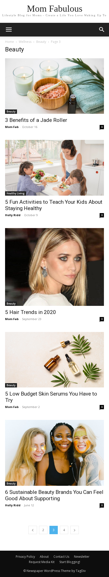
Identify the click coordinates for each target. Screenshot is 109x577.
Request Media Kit (42, 562)
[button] (102, 29)
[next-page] (74, 530)
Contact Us (61, 556)
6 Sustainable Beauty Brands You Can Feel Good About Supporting (54, 495)
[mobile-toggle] (9, 29)
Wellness (25, 42)
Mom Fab (12, 127)
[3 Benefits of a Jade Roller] (54, 86)
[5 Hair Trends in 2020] (54, 267)
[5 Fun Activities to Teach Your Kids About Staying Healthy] (54, 167)
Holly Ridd (13, 215)
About (44, 556)
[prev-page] (32, 530)
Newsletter (81, 556)
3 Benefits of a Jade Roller (36, 120)
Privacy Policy (25, 556)
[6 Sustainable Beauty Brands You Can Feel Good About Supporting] (54, 453)
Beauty (41, 42)
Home (9, 42)
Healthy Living (16, 193)
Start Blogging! (69, 562)
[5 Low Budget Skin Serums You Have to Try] (54, 359)
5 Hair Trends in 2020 (30, 312)
